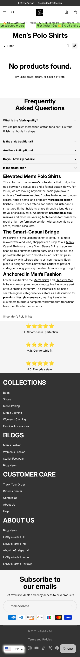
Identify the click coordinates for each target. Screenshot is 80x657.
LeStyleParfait (44, 631)
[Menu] (4, 12)
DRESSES (68, 23)
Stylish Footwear (13, 458)
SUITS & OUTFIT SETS (44, 23)
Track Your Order (14, 484)
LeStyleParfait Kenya (16, 557)
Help (6, 511)
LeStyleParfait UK (14, 537)
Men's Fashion (12, 445)
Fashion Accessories (16, 426)
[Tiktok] (43, 648)
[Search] (13, 12)
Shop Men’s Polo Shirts (17, 316)
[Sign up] (71, 606)
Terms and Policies (40, 639)
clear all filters (55, 76)
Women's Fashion (14, 452)
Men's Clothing (12, 412)
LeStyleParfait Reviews (17, 563)
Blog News (10, 465)
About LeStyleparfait (16, 550)
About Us (9, 504)
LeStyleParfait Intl (14, 543)
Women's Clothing (14, 419)
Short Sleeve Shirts (46, 246)
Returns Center (12, 491)
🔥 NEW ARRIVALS (15, 23)
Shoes (7, 399)
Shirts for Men (64, 280)
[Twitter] (50, 648)
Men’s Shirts (41, 280)
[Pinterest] (57, 648)
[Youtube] (36, 648)
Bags (6, 392)
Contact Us (10, 498)
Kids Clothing (11, 406)
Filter (10, 45)
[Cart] (75, 12)
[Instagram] (29, 648)
